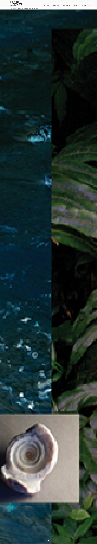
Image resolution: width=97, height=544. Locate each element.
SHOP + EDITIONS (66, 5)
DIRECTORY (83, 5)
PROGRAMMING (56, 5)
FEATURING (46, 5)
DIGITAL (75, 5)
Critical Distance (13, 8)
